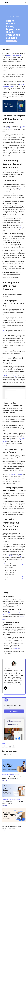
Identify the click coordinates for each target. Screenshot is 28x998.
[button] (18, 576)
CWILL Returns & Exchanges (10, 376)
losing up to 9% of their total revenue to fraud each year (13, 618)
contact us (16, 648)
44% (21, 227)
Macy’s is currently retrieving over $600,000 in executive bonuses (14, 440)
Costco (4, 330)
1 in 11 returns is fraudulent (13, 55)
